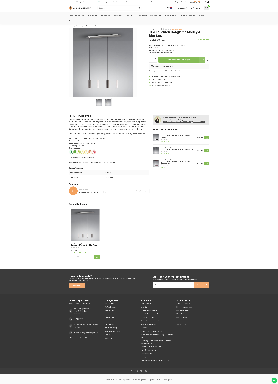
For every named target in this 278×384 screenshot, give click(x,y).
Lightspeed (143, 380)
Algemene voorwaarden (149, 310)
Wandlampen (79, 15)
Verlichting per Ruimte (187, 15)
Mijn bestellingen (182, 310)
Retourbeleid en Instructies (150, 314)
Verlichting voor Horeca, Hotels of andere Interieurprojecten (156, 342)
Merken (201, 15)
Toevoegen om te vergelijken (159, 71)
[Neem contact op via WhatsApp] (274, 380)
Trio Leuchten (154, 29)
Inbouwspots (117, 15)
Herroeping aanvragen (184, 307)
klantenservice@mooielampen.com (177, 122)
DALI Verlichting (155, 15)
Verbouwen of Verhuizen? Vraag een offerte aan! (157, 336)
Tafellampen (130, 15)
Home (71, 15)
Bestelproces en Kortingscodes (152, 331)
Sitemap (143, 357)
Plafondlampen (92, 15)
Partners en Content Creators (151, 346)
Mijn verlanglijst (181, 317)
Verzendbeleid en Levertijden (151, 321)
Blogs (177, 2)
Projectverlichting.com (148, 350)
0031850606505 (79, 319)
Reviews (144, 328)
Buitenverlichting (170, 15)
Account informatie (183, 303)
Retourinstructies (167, 2)
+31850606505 (199, 122)
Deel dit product (176, 71)
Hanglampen (105, 15)
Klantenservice (153, 2)
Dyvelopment (168, 380)
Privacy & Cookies (147, 317)
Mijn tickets (180, 314)
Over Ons (184, 2)
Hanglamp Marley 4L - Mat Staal (87, 26)
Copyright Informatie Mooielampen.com (155, 360)
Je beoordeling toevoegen (139, 191)
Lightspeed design (155, 380)
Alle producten (181, 324)
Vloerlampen (142, 15)
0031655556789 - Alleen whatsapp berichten (86, 326)
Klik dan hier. (110, 162)
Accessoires (73, 21)
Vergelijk (76, 257)
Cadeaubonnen (146, 353)
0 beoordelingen (177, 29)
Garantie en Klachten (148, 324)
